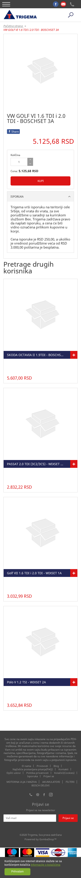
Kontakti (63, 769)
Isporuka (32, 776)
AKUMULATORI (51, 781)
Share (15, 131)
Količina (15, 155)
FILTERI (70, 781)
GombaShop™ (47, 839)
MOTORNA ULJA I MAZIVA (22, 781)
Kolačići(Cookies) (64, 773)
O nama (26, 766)
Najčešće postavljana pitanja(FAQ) (33, 769)
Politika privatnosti (37, 773)
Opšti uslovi (14, 773)
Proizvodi (42, 766)
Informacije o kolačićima (45, 864)
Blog (56, 766)
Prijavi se (48, 776)
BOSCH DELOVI (41, 785)
